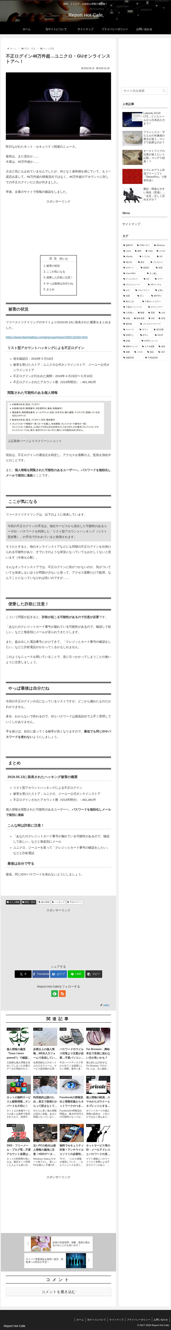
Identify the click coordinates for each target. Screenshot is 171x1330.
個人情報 (45, 902)
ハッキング (59, 902)
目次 (53, 258)
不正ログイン (76, 902)
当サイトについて (96, 1319)
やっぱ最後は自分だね (59, 283)
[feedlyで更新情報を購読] (54, 993)
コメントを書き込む (58, 1292)
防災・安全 (30, 902)
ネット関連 (15, 902)
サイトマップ (131, 224)
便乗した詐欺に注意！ (59, 277)
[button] (93, 974)
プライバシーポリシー (138, 1319)
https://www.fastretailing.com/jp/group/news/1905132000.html (47, 337)
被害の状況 (53, 265)
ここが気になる (55, 271)
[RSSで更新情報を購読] (62, 993)
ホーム (80, 1319)
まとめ (50, 289)
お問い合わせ (161, 1319)
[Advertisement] (58, 227)
